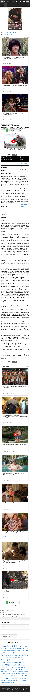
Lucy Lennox (18, 667)
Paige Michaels (11, 673)
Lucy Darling (11, 667)
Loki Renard (24, 665)
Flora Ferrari (10, 653)
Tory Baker (21, 680)
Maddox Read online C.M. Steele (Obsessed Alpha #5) (14, 614)
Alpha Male (8, 32)
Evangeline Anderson (9, 650)
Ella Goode (9, 34)
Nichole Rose (20, 671)
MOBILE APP (7, 1)
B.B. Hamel (21, 646)
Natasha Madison (10, 671)
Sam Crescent (14, 678)
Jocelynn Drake (15, 660)
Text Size (15, 154)
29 (20, 130)
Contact (9, 5)
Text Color (3, 154)
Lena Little (15, 665)
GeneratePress (22, 689)
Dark (24, 1)
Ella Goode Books (23, 205)
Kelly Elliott (15, 662)
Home (2, 1)
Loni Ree (4, 667)
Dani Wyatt (19, 648)
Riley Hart (16, 675)
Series (20, 1)
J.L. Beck (9, 655)
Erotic (5, 5)
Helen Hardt (20, 652)
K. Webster (8, 662)
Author (12, 1)
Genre (16, 1)
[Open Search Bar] (29, 5)
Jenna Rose (8, 657)
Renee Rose (9, 675)
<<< (2, 130)
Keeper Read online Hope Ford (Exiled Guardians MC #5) (15, 616)
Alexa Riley (9, 645)
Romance (17, 32)
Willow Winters (10, 682)
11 (13, 130)
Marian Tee (15, 669)
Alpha (27, 1)
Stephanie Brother (12, 680)
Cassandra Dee (11, 648)
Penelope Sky (20, 673)
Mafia (2, 5)
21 (16, 130)
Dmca (13, 5)
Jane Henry (15, 655)
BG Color (9, 154)
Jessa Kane (16, 657)
